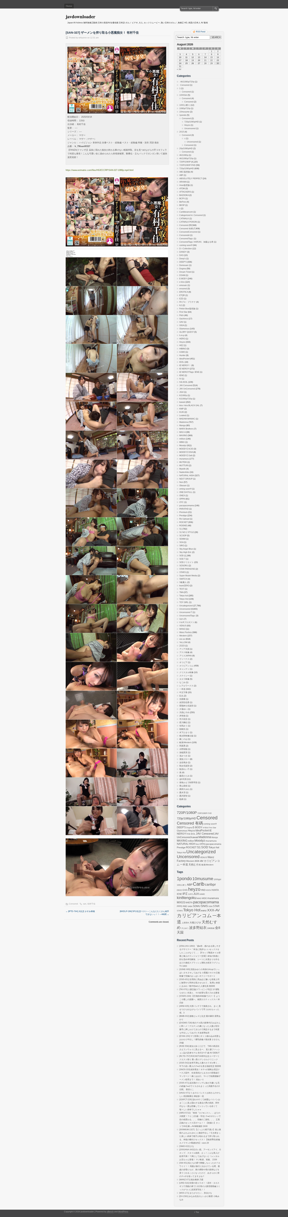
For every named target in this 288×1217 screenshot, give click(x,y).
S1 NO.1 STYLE (186, 532)
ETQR (182, 295)
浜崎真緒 (210, 928)
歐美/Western (185, 742)
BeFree (182, 202)
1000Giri (183, 95)
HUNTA (215, 890)
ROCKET (183, 522)
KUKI (181, 412)
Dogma (182, 268)
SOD (181, 555)
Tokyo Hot (183, 599)
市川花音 (183, 719)
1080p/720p (184, 108)
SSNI (210, 906)
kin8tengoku (186, 898)
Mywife (182, 469)
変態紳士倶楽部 (186, 706)
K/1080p (183, 395)
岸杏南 (182, 716)
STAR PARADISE (187, 569)
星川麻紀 (183, 722)
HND (203, 890)
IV (180, 379)
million (182, 439)
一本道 (182, 689)
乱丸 (181, 696)
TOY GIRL (183, 602)
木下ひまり (184, 732)
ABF (181, 175)
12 (193, 57)
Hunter (182, 355)
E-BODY (183, 278)
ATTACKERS (185, 192)
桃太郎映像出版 (186, 736)
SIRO (181, 545)
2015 (181, 132)
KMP (181, 409)
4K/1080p (183, 155)
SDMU (196, 906)
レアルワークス (186, 686)
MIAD (199, 898)
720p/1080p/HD (191, 122)
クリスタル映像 (186, 672)
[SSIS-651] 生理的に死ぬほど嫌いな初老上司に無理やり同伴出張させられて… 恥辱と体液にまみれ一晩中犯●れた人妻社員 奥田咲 (199, 982)
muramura (184, 459)
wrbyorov (82, 38)
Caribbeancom (186, 212)
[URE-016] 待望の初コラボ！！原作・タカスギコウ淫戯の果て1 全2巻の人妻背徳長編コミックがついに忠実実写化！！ (199, 1186)
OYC (181, 502)
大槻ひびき (195, 922)
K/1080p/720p (185, 399)
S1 (180, 529)
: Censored (184, 85)
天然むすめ (184, 712)
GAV (181, 322)
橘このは (183, 739)
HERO (182, 339)
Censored (73, 904)
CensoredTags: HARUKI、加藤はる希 (196, 242)
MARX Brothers (186, 429)
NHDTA (189, 902)
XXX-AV (213, 910)
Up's (181, 619)
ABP (189, 884)
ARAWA (182, 182)
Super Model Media (188, 575)
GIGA (181, 325)
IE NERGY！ (185, 365)
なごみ (182, 682)
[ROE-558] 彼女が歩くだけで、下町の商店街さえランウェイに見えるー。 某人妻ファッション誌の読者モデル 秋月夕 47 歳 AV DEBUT (199, 1049)
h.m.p (181, 335)
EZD (181, 298)
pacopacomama (186, 505)
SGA (181, 542)
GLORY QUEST (186, 332)
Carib (198, 884)
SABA (190, 906)
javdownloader (80, 16)
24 (180, 63)
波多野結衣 (198, 928)
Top (197, 1212)
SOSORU (183, 565)
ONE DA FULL (185, 492)
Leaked (182, 415)
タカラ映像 (184, 679)
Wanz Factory (185, 632)
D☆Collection (185, 248)
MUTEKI (183, 462)
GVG (185, 890)
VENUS (182, 626)
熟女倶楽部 (184, 766)
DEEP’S (183, 262)
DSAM (182, 275)
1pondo (182, 115)
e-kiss (182, 282)
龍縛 (181, 799)
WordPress (123, 1211)
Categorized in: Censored (191, 215)
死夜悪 (182, 746)
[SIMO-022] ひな (186, 1146)
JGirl (181, 392)
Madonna (183, 422)
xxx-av (182, 639)
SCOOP (182, 535)
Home (69, 6)
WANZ (182, 629)
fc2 (180, 305)
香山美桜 (183, 786)
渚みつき (183, 756)
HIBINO (182, 349)
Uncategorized (186, 605)
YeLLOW (183, 642)
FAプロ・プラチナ (187, 302)
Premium (183, 512)
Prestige (183, 515)
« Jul (179, 69)
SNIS (204, 906)
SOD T (182, 559)
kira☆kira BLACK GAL (189, 405)
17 (180, 60)
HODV (208, 890)
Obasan (182, 485)
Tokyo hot (183, 595)
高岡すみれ (184, 789)
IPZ (185, 893)
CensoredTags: (186, 238)
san (84, 904)
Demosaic (183, 265)
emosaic (183, 285)
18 (186, 60)
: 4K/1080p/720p (186, 82)
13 (199, 57)
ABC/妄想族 (184, 172)
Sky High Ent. (185, 552)
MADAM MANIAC (187, 419)
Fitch (181, 315)
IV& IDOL (183, 382)
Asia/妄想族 (184, 185)
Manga (182, 425)
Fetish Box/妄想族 (187, 309)
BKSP (182, 205)
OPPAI (182, 499)
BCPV (182, 198)
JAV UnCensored (187, 389)
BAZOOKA (184, 195)
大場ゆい (183, 709)
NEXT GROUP (185, 479)
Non (181, 482)
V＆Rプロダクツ (186, 622)
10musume (184, 112)
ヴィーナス (184, 659)
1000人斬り (184, 105)
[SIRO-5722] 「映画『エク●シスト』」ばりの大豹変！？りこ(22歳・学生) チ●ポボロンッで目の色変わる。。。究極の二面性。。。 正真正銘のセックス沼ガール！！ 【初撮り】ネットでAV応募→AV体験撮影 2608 (200, 1119)
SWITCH (183, 579)
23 (218, 60)
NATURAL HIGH (186, 475)
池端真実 (183, 752)
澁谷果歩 (183, 762)
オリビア (183, 662)
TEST (181, 589)
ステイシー (184, 676)
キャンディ (184, 669)
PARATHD (184, 509)
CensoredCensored (188, 232)
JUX (196, 893)
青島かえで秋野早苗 (188, 782)
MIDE (204, 898)
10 (180, 57)
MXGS (181, 902)
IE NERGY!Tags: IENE (189, 372)
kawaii (182, 402)
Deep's (182, 258)
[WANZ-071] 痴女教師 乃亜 (191, 1179)
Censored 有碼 (186, 228)
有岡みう (183, 726)
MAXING (183, 435)
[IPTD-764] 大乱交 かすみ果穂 (80, 911)
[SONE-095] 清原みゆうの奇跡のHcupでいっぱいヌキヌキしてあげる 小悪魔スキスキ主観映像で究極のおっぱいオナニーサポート (199, 972)
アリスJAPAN (185, 656)
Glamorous (184, 329)
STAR (216, 906)
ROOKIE (183, 525)
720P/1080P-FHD (187, 165)
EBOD (179, 890)
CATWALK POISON (188, 222)
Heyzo (187, 125)
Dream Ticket (185, 272)
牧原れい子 (184, 769)
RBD (185, 906)
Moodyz (182, 445)
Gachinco (183, 319)
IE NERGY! (184, 369)
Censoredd (184, 235)
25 (186, 63)
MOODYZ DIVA (186, 452)
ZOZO (182, 646)
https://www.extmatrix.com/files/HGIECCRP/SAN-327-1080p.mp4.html (100, 170)
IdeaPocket (184, 359)
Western (183, 636)
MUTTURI (183, 465)
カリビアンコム (186, 666)
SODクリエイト (186, 562)
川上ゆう (185, 928)
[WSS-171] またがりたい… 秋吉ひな (195, 1193)
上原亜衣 (185, 923)
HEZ (181, 345)
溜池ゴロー (184, 759)
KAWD (202, 894)
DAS (181, 255)
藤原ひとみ (184, 776)
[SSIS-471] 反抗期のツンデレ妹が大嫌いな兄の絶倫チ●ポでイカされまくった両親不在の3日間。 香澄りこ (199, 1086)
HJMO (182, 352)
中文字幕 (183, 692)
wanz (204, 910)
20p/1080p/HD (186, 148)
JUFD (190, 894)
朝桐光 (182, 729)
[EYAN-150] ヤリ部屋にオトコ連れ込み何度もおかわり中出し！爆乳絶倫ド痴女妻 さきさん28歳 (199, 1039)
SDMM (182, 539)
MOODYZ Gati (185, 455)
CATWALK (184, 218)
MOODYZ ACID (186, 449)
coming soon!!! (185, 245)
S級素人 (183, 582)
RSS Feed (200, 32)
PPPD (179, 906)
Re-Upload (184, 519)
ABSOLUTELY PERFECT (190, 178)
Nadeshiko (184, 472)
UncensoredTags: (187, 616)
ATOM (182, 188)
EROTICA (183, 292)
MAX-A (182, 432)
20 (199, 60)
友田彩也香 (184, 702)
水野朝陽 (183, 749)
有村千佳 (91, 904)
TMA (181, 592)
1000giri (217, 879)
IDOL (181, 362)
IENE (181, 375)
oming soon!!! (185, 489)
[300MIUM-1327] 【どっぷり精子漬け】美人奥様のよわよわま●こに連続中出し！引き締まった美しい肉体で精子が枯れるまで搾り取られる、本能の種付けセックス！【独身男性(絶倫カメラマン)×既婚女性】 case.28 (200, 1136)
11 (186, 57)
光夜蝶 (182, 699)
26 (193, 63)
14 (205, 57)
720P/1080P (185, 162)
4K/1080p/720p (186, 158)
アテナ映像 (184, 652)
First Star (183, 312)
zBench (110, 1211)
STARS (182, 572)
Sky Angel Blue (186, 549)
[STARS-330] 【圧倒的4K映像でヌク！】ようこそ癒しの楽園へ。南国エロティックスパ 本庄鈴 (199, 999)
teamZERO (184, 585)
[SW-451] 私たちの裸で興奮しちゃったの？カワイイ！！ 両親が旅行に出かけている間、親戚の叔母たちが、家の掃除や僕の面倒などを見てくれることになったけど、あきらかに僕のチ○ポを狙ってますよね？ (199, 1169)
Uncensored (190, 128)
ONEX (182, 495)
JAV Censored (185, 385)
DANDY (182, 252)
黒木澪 (182, 792)
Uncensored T (185, 612)
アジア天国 (184, 649)
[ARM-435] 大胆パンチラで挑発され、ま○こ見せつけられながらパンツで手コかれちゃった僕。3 (200, 1009)
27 (199, 63)
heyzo (194, 889)
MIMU (182, 442)
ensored (183, 288)
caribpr (210, 884)
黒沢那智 (183, 796)
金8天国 (182, 779)
